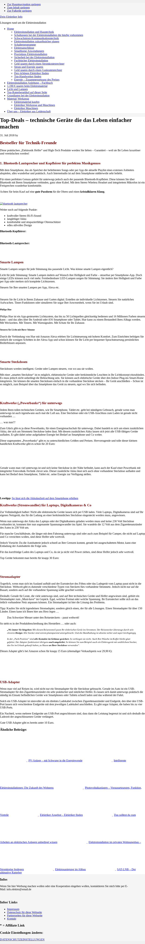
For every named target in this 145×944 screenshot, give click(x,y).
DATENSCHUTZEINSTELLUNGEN (22, 939)
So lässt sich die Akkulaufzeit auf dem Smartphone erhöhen (45, 498)
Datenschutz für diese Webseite (24, 912)
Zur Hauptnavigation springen (24, 4)
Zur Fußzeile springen (19, 10)
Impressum (13, 909)
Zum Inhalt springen (18, 7)
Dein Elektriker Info (11, 16)
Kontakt (11, 918)
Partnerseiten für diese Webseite (24, 915)
